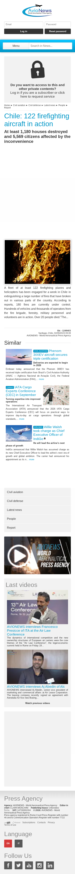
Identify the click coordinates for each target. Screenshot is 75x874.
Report (7, 108)
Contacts (41, 822)
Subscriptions (28, 822)
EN (8, 843)
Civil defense (34, 105)
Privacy (51, 822)
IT (19, 843)
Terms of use (10, 825)
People (61, 105)
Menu (16, 45)
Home (7, 105)
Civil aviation (19, 105)
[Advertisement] (37, 198)
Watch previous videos (37, 703)
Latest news (49, 105)
